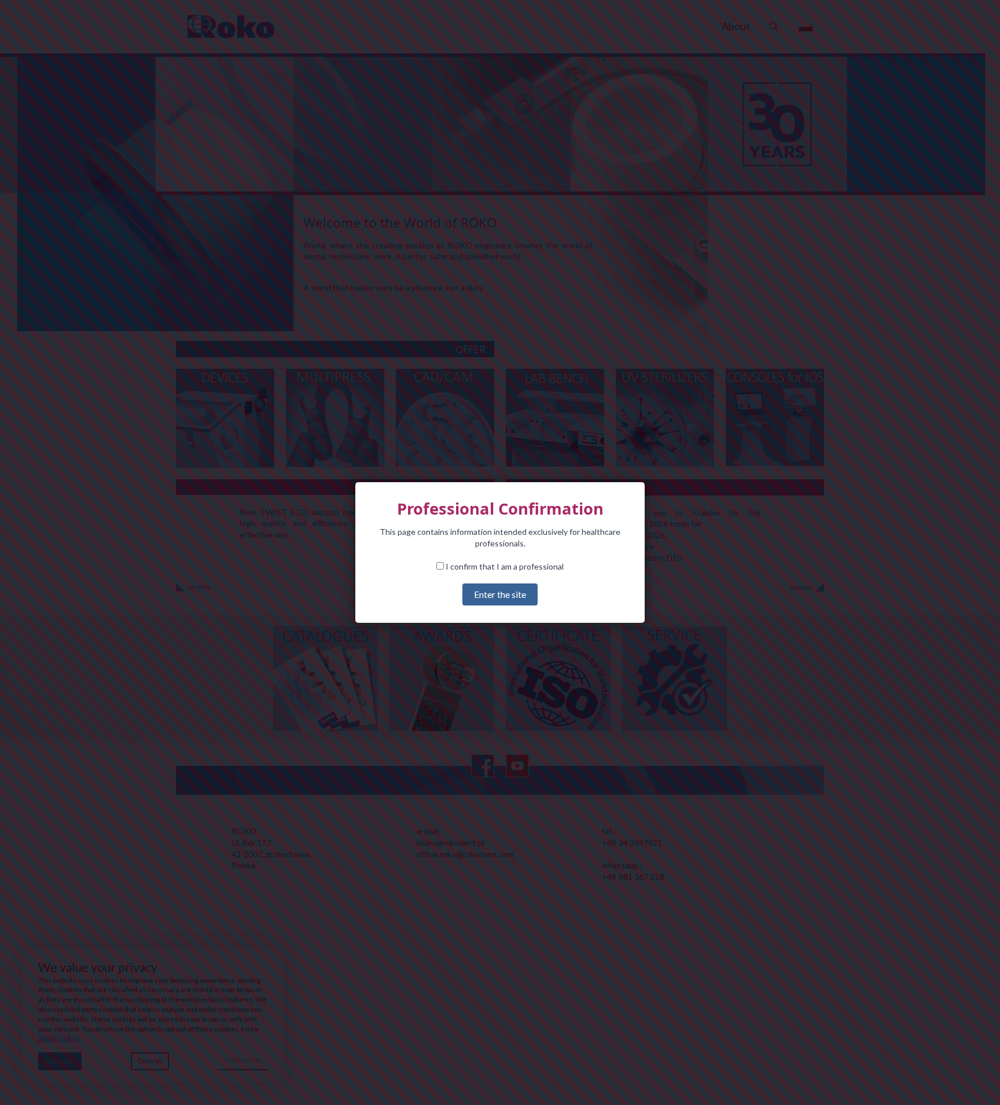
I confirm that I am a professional (504, 566)
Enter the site (500, 594)
